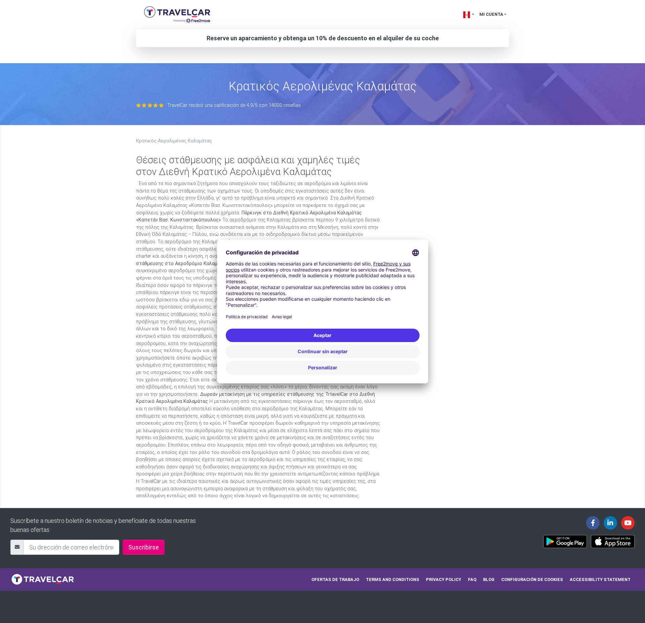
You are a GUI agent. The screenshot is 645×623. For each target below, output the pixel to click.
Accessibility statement (600, 579)
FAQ (472, 579)
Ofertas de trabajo (335, 579)
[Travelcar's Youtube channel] (628, 523)
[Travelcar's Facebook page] (593, 523)
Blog (488, 579)
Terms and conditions (392, 579)
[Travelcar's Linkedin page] (610, 523)
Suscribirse (143, 547)
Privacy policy (443, 579)
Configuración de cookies (532, 579)
